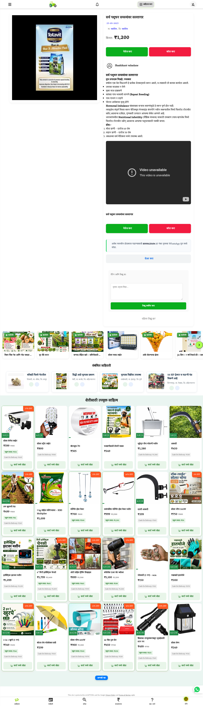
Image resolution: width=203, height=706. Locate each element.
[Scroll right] (199, 345)
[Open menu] (9, 4)
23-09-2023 (112, 23)
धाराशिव (114, 29)
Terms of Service (125, 695)
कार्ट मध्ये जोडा (20, 465)
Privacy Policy (110, 695)
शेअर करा (149, 258)
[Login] (193, 4)
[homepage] (53, 4)
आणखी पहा (101, 678)
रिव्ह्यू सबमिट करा (148, 306)
